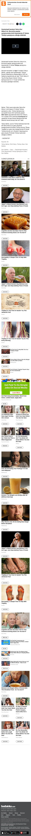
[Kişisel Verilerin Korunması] (14, 828)
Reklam (8, 810)
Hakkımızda (3, 810)
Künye (15, 810)
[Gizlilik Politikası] (12, 827)
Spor (16, 70)
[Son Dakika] (15, 806)
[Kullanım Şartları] (4, 827)
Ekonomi (22, 813)
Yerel (13, 815)
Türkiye (16, 65)
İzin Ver (26, 14)
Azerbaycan (22, 116)
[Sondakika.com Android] (15, 832)
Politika (19, 815)
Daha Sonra (17, 14)
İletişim (11, 810)
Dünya (16, 813)
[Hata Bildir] (7, 829)
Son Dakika (4, 813)
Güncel (10, 813)
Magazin (8, 815)
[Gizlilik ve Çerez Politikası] (22, 827)
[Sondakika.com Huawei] (24, 832)
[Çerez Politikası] (4, 828)
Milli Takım (4, 114)
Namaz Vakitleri (5, 817)
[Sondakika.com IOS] (5, 832)
